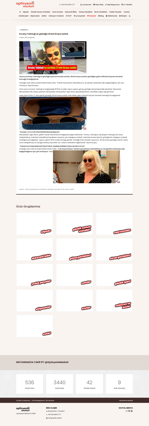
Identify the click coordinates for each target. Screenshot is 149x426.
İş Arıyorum (85, 5)
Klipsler (26, 12)
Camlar (127, 12)
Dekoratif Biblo (71, 12)
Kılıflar (44, 16)
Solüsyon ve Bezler (56, 16)
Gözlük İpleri (23, 16)
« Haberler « (24, 30)
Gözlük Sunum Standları (40, 12)
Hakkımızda (111, 16)
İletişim (123, 16)
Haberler (91, 16)
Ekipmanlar (35, 16)
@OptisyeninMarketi (56, 362)
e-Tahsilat (126, 5)
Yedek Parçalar (115, 12)
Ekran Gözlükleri (100, 12)
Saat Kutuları (57, 12)
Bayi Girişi (98, 5)
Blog (101, 16)
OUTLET (69, 16)
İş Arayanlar (79, 16)
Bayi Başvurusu (112, 5)
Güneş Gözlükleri (85, 12)
